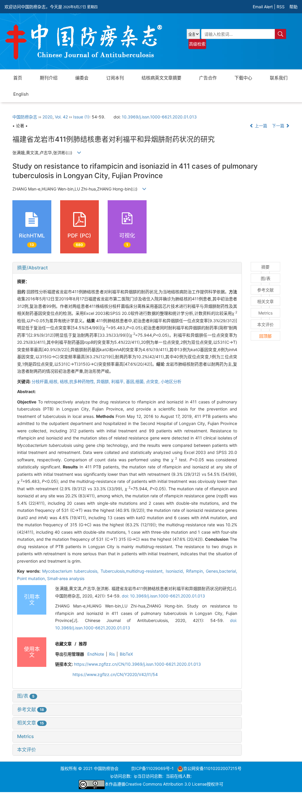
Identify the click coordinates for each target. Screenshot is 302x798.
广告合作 (208, 78)
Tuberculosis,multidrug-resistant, (133, 571)
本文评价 (26, 750)
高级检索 (197, 43)
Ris (112, 654)
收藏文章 (63, 643)
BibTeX (126, 654)
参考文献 (30, 709)
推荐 (83, 643)
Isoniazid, (176, 571)
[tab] (127, 267)
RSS (281, 6)
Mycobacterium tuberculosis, (71, 571)
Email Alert (263, 6)
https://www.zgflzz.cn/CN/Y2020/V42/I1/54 (115, 674)
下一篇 (278, 125)
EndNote (95, 654)
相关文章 (30, 723)
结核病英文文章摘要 (161, 78)
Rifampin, (196, 571)
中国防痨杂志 (24, 116)
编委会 (81, 78)
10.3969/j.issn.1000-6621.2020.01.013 (159, 116)
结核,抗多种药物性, (78, 381)
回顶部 (265, 335)
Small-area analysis (65, 578)
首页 (17, 78)
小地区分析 (171, 381)
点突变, (153, 381)
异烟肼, (103, 381)
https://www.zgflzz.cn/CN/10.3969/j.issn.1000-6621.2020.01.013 (137, 664)
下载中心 (243, 78)
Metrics (25, 736)
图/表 (26, 696)
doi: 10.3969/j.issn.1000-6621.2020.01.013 (163, 595)
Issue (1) (81, 116)
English (21, 94)
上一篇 (260, 125)
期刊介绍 (49, 78)
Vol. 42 (61, 116)
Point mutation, (32, 578)
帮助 (293, 6)
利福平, (118, 381)
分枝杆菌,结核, (46, 381)
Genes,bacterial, (221, 571)
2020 (47, 116)
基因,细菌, (136, 381)
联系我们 (279, 78)
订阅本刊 (115, 78)
